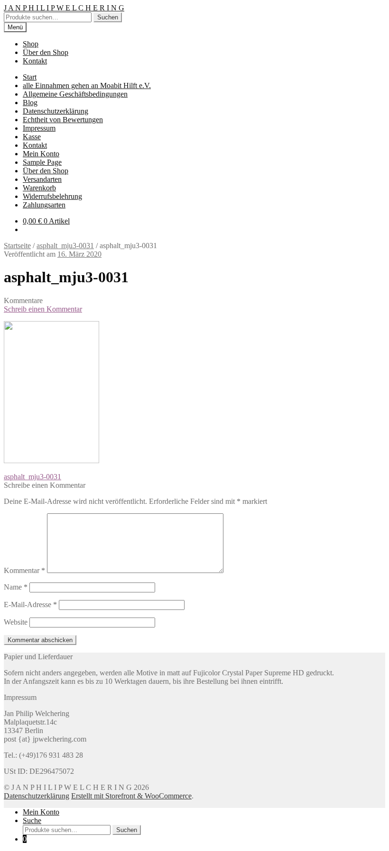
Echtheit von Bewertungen (63, 120)
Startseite (17, 246)
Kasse (32, 137)
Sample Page (42, 162)
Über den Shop (45, 52)
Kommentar (24, 570)
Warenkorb (39, 188)
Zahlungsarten (44, 205)
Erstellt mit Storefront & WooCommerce (131, 796)
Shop (30, 44)
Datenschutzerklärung (55, 111)
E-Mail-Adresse (30, 604)
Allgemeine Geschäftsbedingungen (75, 94)
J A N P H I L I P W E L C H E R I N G (64, 8)
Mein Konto (41, 154)
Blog (30, 103)
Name (16, 587)
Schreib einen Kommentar (43, 309)
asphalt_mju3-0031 (65, 246)
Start (30, 77)
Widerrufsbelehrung (52, 196)
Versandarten (42, 179)
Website (16, 622)
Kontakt (35, 61)
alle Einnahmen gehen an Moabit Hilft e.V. (87, 85)
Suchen (107, 17)
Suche (32, 820)
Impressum (39, 128)
